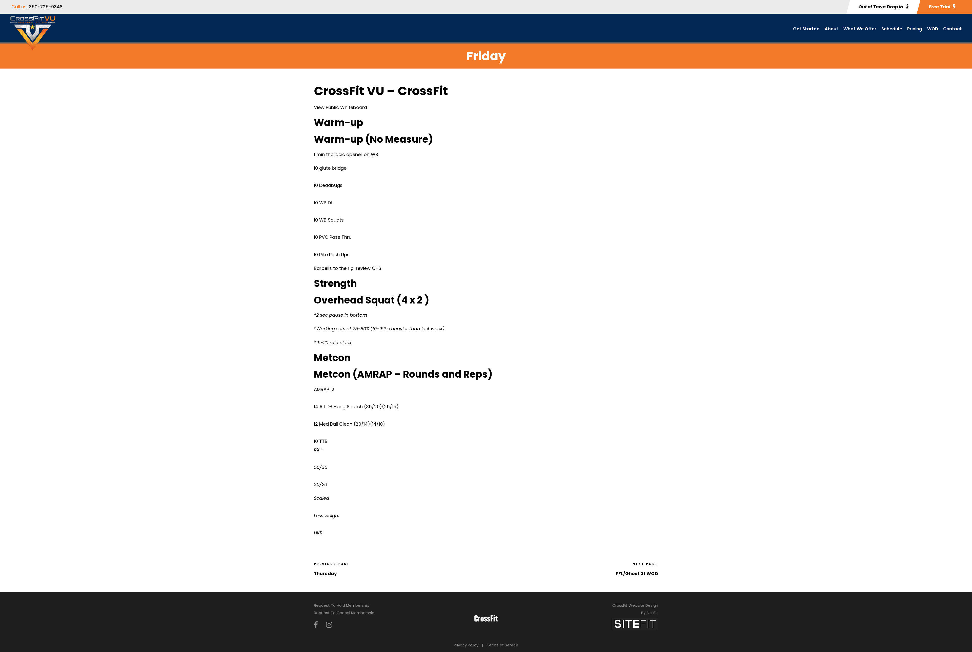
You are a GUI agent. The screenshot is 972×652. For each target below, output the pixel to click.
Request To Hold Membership (341, 605)
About (831, 29)
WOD (932, 29)
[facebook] (316, 625)
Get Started (806, 29)
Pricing (914, 29)
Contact (952, 29)
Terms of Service (502, 645)
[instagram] (329, 625)
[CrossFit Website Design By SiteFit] (635, 623)
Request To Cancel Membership (344, 612)
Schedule (891, 29)
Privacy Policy (466, 645)
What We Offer (859, 29)
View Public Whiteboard (340, 107)
